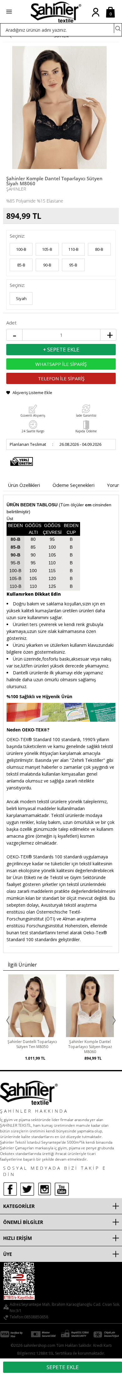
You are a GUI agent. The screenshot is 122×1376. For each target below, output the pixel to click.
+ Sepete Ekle (61, 349)
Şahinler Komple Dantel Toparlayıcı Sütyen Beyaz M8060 (61, 1046)
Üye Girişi (95, 17)
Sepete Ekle (63, 1367)
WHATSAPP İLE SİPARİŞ (61, 364)
